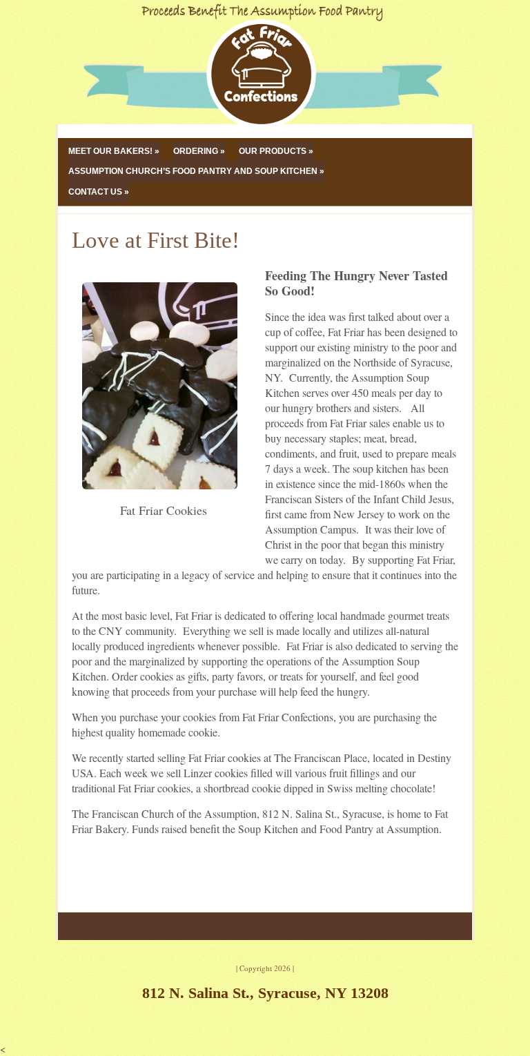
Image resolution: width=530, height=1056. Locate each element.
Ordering (195, 151)
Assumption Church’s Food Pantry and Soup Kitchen (192, 171)
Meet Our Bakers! (110, 151)
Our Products (272, 151)
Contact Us (95, 192)
